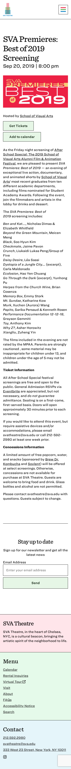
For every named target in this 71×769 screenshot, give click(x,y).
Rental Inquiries (15, 675)
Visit (6, 688)
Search (8, 712)
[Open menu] (63, 9)
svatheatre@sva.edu (19, 743)
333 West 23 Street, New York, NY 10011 (34, 750)
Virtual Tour (13, 681)
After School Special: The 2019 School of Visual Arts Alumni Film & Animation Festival (33, 156)
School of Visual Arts (36, 116)
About (8, 694)
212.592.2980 (14, 737)
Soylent (34, 464)
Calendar (10, 669)
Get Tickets (18, 126)
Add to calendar (22, 137)
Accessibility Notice (19, 706)
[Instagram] (5, 757)
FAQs (7, 700)
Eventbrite (11, 391)
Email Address (14, 562)
